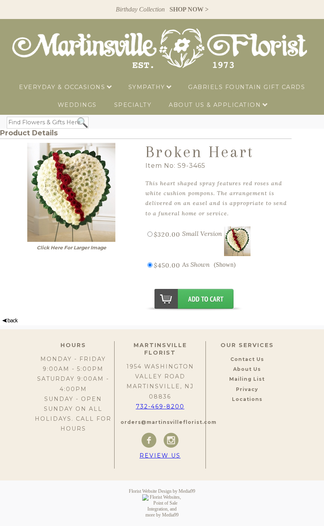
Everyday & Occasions (63, 87)
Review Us (160, 455)
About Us (247, 369)
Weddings (77, 104)
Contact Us (247, 359)
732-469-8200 (160, 406)
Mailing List (247, 379)
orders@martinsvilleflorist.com (169, 422)
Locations (247, 399)
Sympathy (148, 87)
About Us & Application (216, 104)
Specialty (133, 104)
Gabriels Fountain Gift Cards (246, 87)
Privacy (247, 389)
